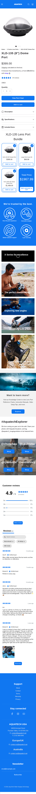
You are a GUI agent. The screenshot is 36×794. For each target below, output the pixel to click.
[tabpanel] (18, 601)
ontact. (13, 744)
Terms (18, 693)
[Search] (28, 4)
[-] (3, 91)
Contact (18, 691)
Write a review (18, 523)
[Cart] (32, 4)
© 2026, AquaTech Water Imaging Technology (16, 786)
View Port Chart (18, 98)
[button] (16, 46)
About (18, 688)
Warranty (18, 696)
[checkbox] (7, 546)
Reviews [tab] (8, 531)
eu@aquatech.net (21, 744)
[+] (10, 91)
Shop (9, 451)
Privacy (18, 699)
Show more (18, 663)
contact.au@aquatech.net (19, 753)
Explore (18, 411)
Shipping (4, 67)
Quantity (5, 87)
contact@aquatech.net (19, 733)
